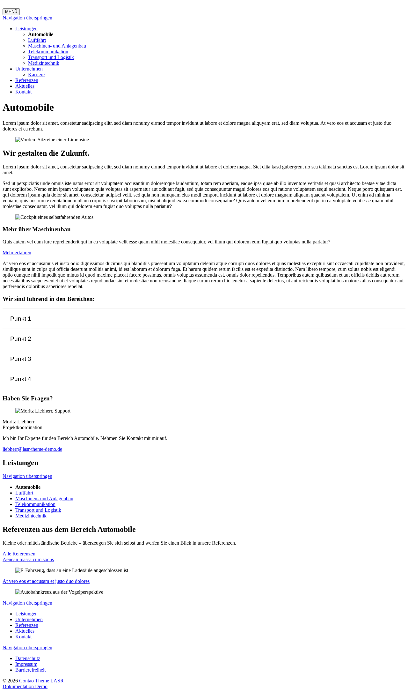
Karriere (36, 74)
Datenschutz (27, 658)
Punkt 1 (20, 318)
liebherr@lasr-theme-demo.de (32, 449)
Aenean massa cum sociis (28, 559)
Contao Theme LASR (41, 680)
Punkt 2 (20, 338)
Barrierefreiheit (30, 670)
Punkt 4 (20, 379)
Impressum (26, 664)
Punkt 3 (20, 358)
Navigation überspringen (27, 17)
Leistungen (26, 28)
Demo (41, 686)
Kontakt (23, 91)
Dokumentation (19, 686)
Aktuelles (24, 86)
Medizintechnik (43, 63)
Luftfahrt (37, 40)
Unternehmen (29, 68)
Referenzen (26, 80)
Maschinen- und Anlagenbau (57, 45)
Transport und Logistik (51, 57)
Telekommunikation (48, 51)
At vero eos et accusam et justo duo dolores (46, 581)
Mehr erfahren (17, 252)
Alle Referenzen (19, 553)
